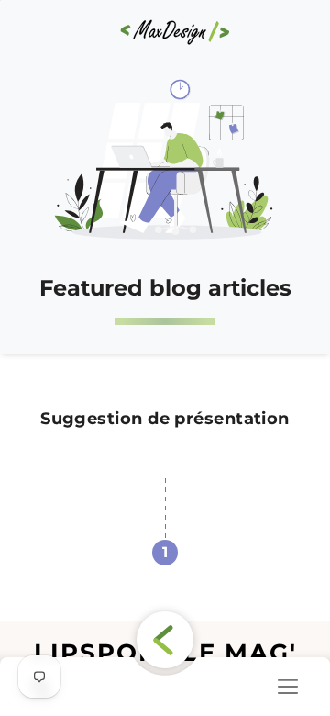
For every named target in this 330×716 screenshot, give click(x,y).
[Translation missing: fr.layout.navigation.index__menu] (288, 686)
